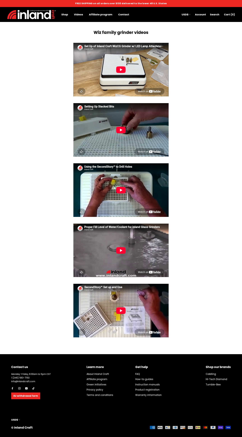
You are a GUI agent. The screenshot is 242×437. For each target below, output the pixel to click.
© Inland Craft (22, 428)
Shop (64, 14)
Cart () (229, 14)
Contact (123, 14)
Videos (78, 14)
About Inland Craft (98, 374)
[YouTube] (26, 388)
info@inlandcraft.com (23, 381)
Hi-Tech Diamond (216, 379)
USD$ (185, 14)
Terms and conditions (100, 395)
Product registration (147, 389)
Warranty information (148, 395)
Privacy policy (95, 389)
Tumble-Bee (213, 384)
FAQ (137, 374)
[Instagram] (19, 388)
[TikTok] (33, 388)
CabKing (211, 374)
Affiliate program (100, 14)
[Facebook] (12, 388)
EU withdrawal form (25, 396)
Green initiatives (96, 384)
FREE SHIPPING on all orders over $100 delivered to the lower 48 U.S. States (121, 3)
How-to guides (144, 379)
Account (200, 14)
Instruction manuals (147, 384)
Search (214, 14)
